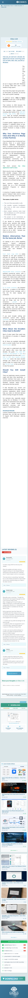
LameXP (14, 302)
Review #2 (9, 592)
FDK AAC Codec (9, 364)
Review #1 (9, 560)
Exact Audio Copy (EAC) (10, 254)
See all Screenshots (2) (14, 723)
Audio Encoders (7, 345)
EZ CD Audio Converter (10, 287)
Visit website (19, 728)
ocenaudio (6, 319)
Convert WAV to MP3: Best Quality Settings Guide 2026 (14, 357)
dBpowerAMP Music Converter (12, 271)
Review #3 (9, 651)
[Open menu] (2, 2)
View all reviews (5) (12, 673)
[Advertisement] (14, 23)
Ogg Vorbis (12, 114)
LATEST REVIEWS (8, 549)
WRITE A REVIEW (7, 552)
